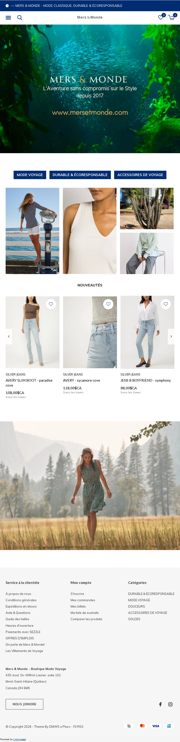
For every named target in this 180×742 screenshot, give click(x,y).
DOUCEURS (136, 606)
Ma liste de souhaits (85, 613)
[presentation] (8, 336)
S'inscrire (77, 594)
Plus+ (67, 726)
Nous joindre (24, 704)
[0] (171, 17)
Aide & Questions (18, 613)
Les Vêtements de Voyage (24, 651)
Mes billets (78, 606)
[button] (9, 18)
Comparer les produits (86, 619)
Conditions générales (21, 600)
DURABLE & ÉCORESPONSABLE (80, 175)
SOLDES (134, 619)
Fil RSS (78, 726)
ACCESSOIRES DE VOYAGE (140, 175)
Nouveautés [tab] (90, 285)
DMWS (54, 726)
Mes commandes (83, 600)
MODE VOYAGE (30, 175)
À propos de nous (18, 594)
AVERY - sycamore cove (81, 380)
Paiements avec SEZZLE (23, 632)
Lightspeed (19, 739)
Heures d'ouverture (20, 625)
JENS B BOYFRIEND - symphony (145, 380)
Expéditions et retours (21, 606)
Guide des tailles (17, 619)
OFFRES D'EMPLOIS (20, 638)
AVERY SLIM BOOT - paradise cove (29, 382)
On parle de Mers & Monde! (25, 644)
